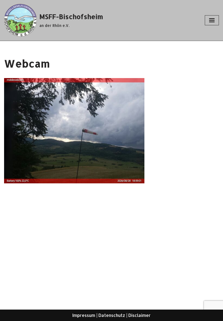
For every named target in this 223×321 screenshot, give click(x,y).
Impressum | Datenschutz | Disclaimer (111, 315)
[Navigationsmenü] (212, 20)
